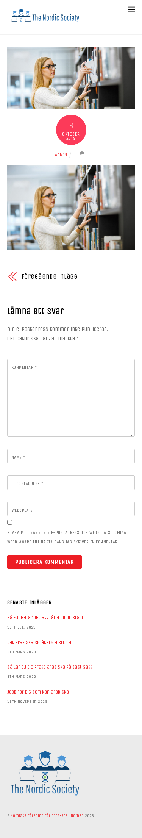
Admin (61, 155)
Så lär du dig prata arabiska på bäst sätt (49, 667)
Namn (18, 457)
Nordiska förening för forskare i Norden (47, 815)
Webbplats (22, 510)
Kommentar (24, 367)
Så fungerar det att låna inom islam (45, 617)
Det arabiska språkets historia (39, 642)
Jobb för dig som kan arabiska (38, 692)
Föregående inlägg (50, 277)
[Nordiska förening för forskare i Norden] (45, 25)
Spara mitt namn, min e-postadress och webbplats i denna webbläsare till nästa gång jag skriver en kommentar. (66, 537)
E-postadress (28, 483)
